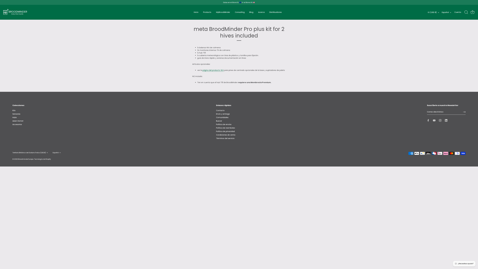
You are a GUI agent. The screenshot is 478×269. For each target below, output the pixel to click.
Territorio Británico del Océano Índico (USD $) (29, 153)
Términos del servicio (225, 138)
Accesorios (17, 124)
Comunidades (222, 117)
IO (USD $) (432, 12)
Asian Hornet (17, 121)
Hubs (14, 117)
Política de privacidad (225, 131)
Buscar (219, 121)
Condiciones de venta (225, 135)
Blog (251, 12)
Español (445, 12)
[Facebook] (428, 120)
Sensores (16, 114)
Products (207, 12)
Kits (13, 110)
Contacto (220, 110)
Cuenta (457, 12)
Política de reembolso (225, 128)
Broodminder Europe (25, 159)
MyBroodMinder (223, 12)
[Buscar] (466, 12)
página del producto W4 (213, 70)
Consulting (240, 12)
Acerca (261, 12)
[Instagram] (440, 120)
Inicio (196, 12)
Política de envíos (223, 124)
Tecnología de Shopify (42, 159)
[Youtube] (434, 120)
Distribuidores (275, 12)
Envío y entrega (223, 114)
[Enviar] (464, 112)
